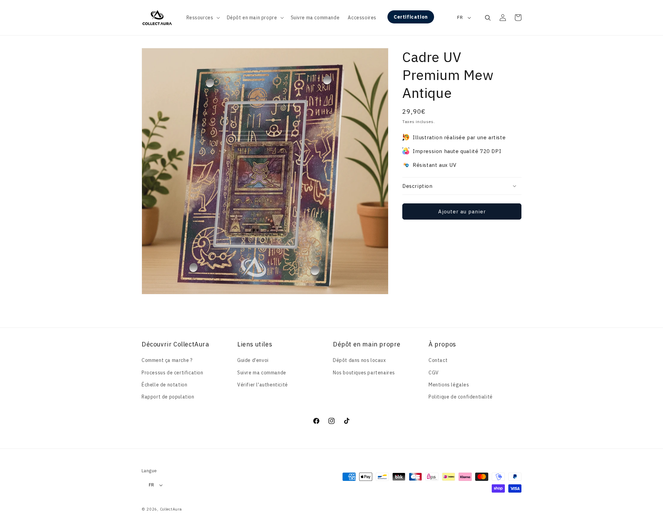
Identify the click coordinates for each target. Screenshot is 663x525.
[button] (202, 17)
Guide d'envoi (253, 360)
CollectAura (171, 509)
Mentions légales (449, 385)
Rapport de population (168, 397)
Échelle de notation (164, 385)
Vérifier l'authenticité (262, 385)
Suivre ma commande (261, 373)
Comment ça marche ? (167, 360)
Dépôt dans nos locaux (359, 360)
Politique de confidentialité (461, 397)
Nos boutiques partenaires (364, 373)
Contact (438, 360)
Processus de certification (172, 373)
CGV (434, 373)
